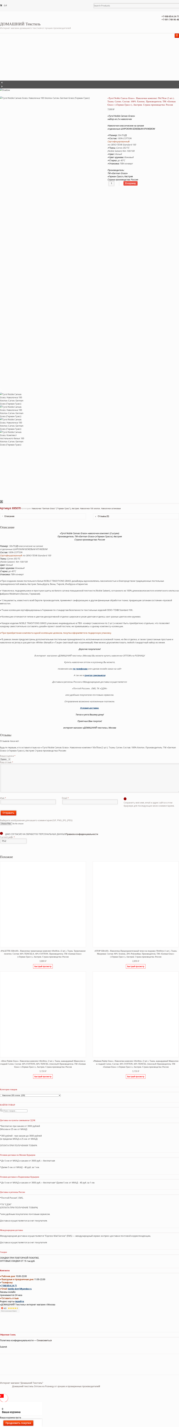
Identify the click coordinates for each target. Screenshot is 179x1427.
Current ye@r (7, 837)
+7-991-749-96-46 (170, 19)
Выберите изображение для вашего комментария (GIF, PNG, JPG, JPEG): (36, 820)
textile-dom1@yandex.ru (20, 1288)
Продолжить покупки (18, 1423)
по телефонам (80, 668)
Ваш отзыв (6, 762)
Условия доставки (89, 708)
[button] (89, 83)
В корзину (130, 183)
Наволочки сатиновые (111, 508)
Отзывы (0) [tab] (103, 516)
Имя (3, 798)
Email (65, 798)
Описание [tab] (9, 516)
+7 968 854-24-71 (8, 1285)
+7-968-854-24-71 (170, 16)
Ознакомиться (44, 1340)
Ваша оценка (7, 755)
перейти (19, 1301)
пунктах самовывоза (94, 675)
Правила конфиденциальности (82, 834)
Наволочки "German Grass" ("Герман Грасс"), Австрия (55, 508)
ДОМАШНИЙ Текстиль (20, 23)
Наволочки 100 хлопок (90, 508)
